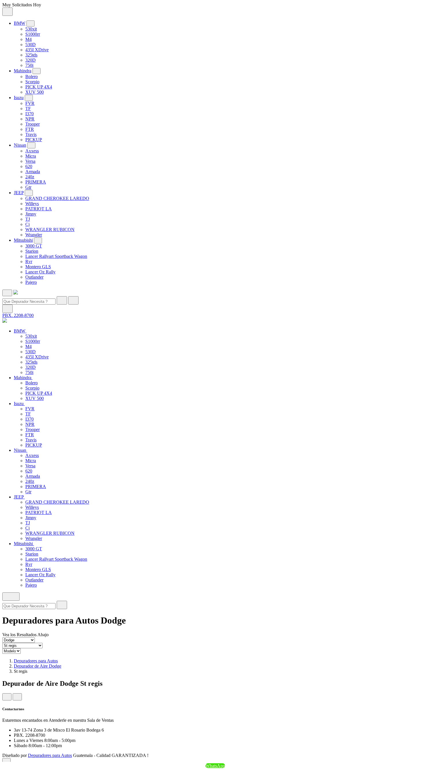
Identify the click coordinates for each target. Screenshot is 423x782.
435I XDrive (37, 49)
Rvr (28, 261)
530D (30, 44)
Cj (27, 224)
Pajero (31, 282)
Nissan (20, 145)
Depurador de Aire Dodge (37, 666)
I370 (29, 113)
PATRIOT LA (38, 208)
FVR (30, 103)
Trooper (32, 124)
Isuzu (19, 97)
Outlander (34, 277)
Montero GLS (38, 266)
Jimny (30, 213)
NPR (30, 118)
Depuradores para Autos (36, 660)
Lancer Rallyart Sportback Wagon (56, 256)
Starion (31, 251)
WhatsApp (215, 765)
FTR (29, 129)
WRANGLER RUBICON (50, 229)
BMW (19, 23)
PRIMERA (35, 182)
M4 (28, 39)
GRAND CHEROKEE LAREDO (57, 198)
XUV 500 (34, 92)
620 (28, 166)
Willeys (32, 203)
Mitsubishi (23, 240)
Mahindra (22, 70)
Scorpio (32, 81)
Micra (30, 156)
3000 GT (33, 245)
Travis (31, 134)
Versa (30, 161)
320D (30, 60)
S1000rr (32, 34)
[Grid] (7, 696)
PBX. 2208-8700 (18, 315)
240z (29, 176)
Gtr (28, 187)
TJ (27, 219)
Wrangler (33, 234)
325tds (31, 54)
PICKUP (33, 139)
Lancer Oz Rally (40, 271)
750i (29, 65)
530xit (31, 29)
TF (28, 108)
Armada (32, 171)
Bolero (31, 76)
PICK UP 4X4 (38, 86)
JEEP (19, 192)
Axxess (32, 150)
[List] (17, 696)
